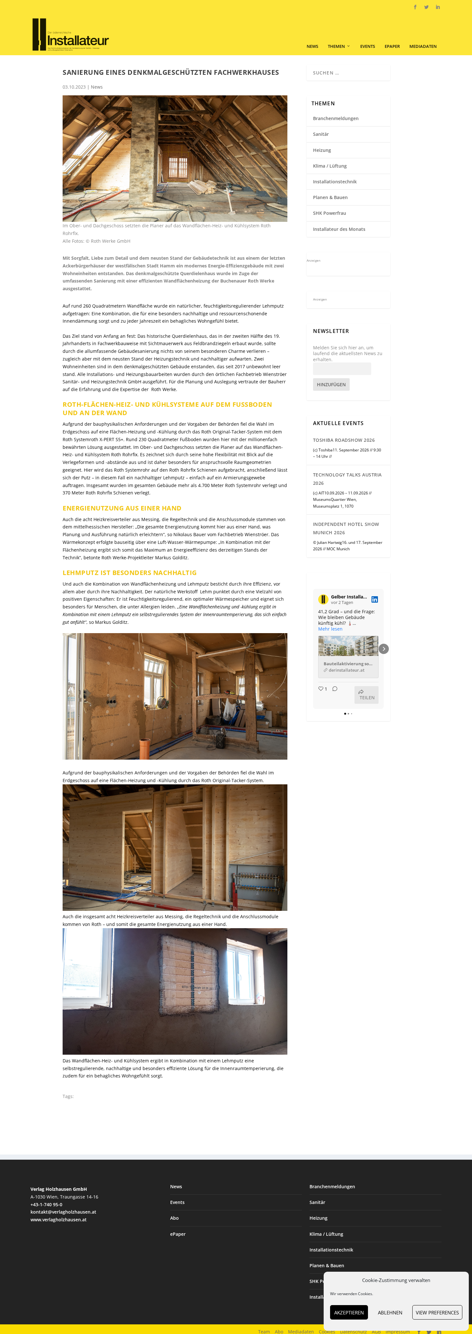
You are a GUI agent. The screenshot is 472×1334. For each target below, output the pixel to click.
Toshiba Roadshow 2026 (344, 440)
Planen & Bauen (330, 197)
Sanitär (321, 134)
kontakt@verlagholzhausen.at (63, 1212)
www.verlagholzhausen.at (59, 1219)
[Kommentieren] (333, 695)
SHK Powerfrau (329, 213)
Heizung (322, 150)
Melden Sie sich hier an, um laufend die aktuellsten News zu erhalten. (347, 353)
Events (367, 46)
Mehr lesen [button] (330, 629)
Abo (174, 1218)
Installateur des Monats (339, 229)
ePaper (392, 46)
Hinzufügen (331, 384)
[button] (313, 649)
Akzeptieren (349, 1312)
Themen (336, 46)
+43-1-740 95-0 (46, 1204)
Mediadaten (423, 46)
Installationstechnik (335, 182)
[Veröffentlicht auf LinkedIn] (375, 599)
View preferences (437, 1312)
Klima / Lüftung (330, 166)
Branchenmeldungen (336, 118)
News (312, 46)
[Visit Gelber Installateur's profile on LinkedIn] (323, 599)
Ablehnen (390, 1312)
